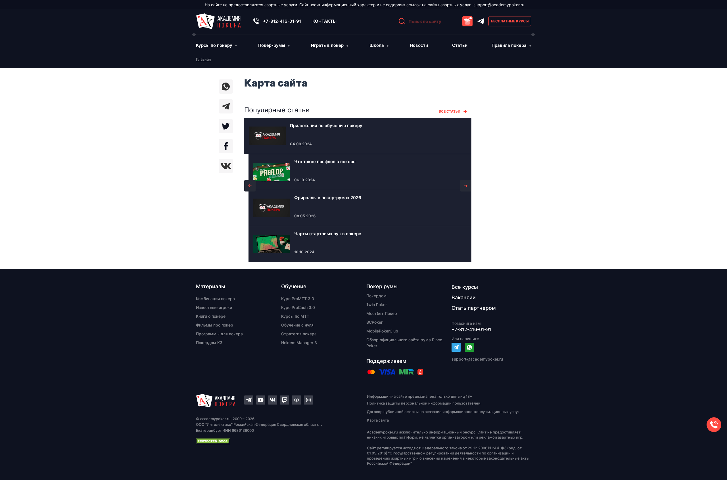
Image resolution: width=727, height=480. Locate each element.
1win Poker (376, 304)
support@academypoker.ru (498, 4)
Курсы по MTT (295, 316)
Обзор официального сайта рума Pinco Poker (404, 342)
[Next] (465, 185)
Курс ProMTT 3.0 (297, 298)
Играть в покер (327, 45)
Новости (419, 45)
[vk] (226, 166)
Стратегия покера (299, 333)
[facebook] (226, 146)
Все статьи (449, 111)
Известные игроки (214, 307)
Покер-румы (271, 45)
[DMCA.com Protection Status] (271, 441)
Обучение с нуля (297, 325)
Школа (376, 45)
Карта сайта (378, 420)
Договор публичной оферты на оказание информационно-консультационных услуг (443, 411)
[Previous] (250, 185)
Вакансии (464, 297)
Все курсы (465, 287)
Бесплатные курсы (510, 21)
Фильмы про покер (214, 325)
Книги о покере (210, 316)
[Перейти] (456, 347)
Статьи (459, 45)
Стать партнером (474, 308)
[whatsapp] (226, 86)
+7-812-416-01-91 (282, 21)
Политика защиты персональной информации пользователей (424, 403)
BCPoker (374, 322)
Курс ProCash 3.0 (298, 307)
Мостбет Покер (381, 313)
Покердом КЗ (209, 342)
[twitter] (226, 126)
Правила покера (509, 45)
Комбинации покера (215, 298)
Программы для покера (219, 333)
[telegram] (226, 106)
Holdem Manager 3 (299, 342)
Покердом (376, 295)
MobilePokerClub (382, 331)
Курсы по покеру (214, 45)
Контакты (324, 21)
